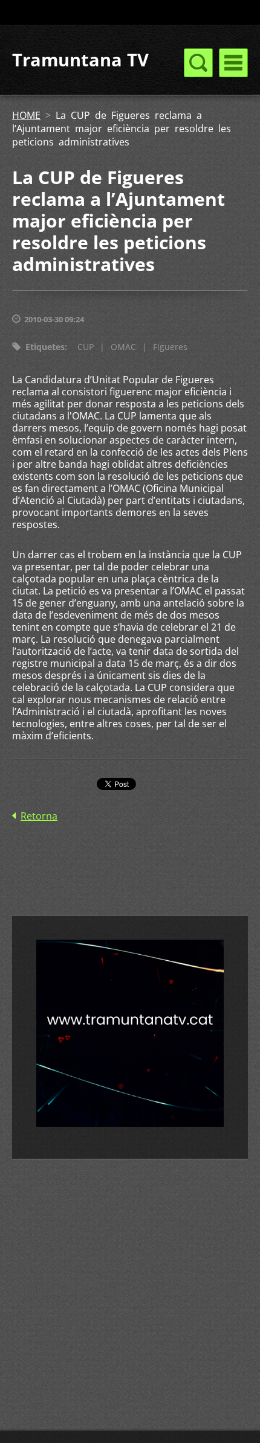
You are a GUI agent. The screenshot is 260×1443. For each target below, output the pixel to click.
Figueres (170, 346)
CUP (85, 346)
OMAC (123, 346)
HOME (26, 115)
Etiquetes (45, 346)
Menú (233, 62)
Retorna (39, 816)
